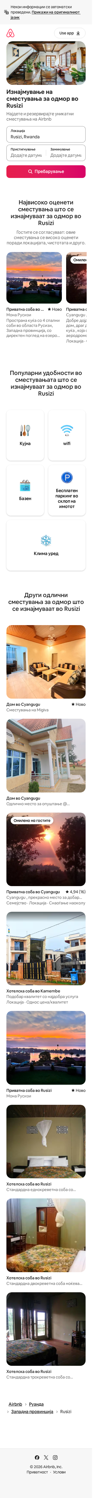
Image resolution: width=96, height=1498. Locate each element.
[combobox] (46, 137)
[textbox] (26, 155)
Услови (59, 1472)
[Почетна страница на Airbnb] (10, 33)
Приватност (37, 1472)
